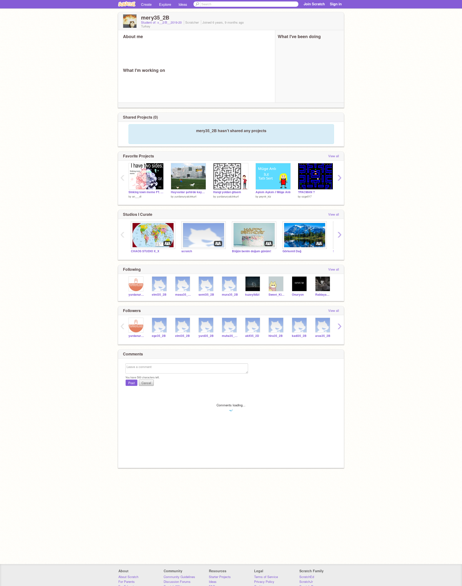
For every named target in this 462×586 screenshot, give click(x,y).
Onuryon (298, 295)
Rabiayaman (323, 295)
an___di (136, 196)
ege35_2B (159, 336)
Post (131, 383)
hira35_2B (276, 336)
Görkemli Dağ (291, 251)
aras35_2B (322, 336)
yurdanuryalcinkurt (185, 196)
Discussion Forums (177, 581)
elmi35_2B (159, 295)
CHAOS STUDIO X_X (145, 251)
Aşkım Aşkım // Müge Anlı (273, 192)
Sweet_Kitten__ (277, 295)
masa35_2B (183, 295)
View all (333, 156)
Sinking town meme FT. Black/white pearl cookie (146, 192)
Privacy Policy (264, 581)
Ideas (183, 4)
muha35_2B (230, 336)
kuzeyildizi (252, 295)
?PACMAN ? (306, 192)
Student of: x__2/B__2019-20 (162, 22)
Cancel (146, 383)
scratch (186, 251)
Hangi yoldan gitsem (227, 192)
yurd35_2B (206, 336)
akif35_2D (252, 336)
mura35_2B (230, 295)
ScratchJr (306, 581)
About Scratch (128, 576)
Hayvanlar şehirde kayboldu (188, 192)
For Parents (126, 581)
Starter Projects (220, 576)
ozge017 (307, 196)
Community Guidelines (179, 576)
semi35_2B (206, 295)
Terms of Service (266, 576)
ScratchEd (306, 576)
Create (146, 4)
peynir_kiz (265, 196)
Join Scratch (314, 4)
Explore (165, 4)
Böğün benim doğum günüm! (251, 251)
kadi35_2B (299, 336)
